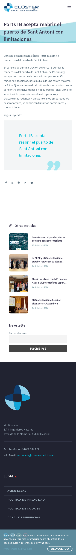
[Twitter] (12, 183)
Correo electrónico (19, 333)
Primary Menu (69, 7)
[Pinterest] (18, 183)
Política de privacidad (26, 499)
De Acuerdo (60, 548)
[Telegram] (31, 183)
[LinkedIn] (25, 183)
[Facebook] (6, 183)
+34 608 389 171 (29, 449)
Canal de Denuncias (23, 517)
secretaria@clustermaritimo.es (36, 455)
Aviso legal (17, 490)
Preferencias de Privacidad (18, 548)
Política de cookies (23, 508)
